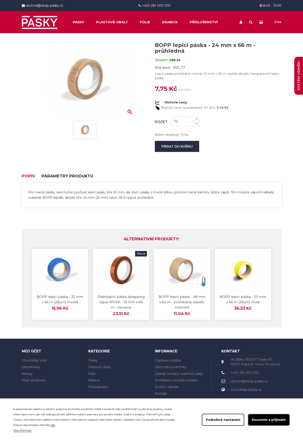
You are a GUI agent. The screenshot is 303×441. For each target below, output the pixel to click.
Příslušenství (98, 387)
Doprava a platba (168, 360)
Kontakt (161, 394)
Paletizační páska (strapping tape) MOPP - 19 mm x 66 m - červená (121, 302)
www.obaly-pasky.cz (246, 390)
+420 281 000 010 (155, 6)
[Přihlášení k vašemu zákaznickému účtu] (241, 22)
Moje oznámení (34, 380)
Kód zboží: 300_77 (170, 68)
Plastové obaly (99, 367)
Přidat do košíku (177, 146)
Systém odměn (167, 387)
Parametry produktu (67, 176)
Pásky (93, 360)
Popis (28, 176)
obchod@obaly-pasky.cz (44, 6)
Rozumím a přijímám (269, 420)
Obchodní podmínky (170, 367)
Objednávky (31, 367)
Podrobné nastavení (223, 420)
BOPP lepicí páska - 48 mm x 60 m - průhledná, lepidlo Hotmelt (182, 302)
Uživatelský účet (34, 360)
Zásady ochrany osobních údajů (179, 374)
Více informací (22, 430)
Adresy (27, 374)
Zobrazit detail (62, 268)
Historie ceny (176, 102)
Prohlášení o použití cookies (176, 380)
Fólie (92, 374)
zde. (52, 425)
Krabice (94, 380)
